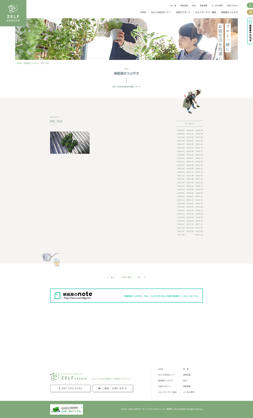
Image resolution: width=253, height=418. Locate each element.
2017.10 (181, 228)
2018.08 (181, 217)
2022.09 (199, 161)
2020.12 (190, 186)
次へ (140, 277)
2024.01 (190, 148)
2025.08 (181, 137)
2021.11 (199, 172)
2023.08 (190, 151)
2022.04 (181, 168)
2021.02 (199, 182)
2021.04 (181, 182)
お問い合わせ (232, 5)
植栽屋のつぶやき (229, 12)
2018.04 (181, 221)
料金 (194, 5)
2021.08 (199, 175)
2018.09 (199, 214)
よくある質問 (217, 5)
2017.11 (199, 224)
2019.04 (190, 207)
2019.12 (199, 196)
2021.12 (190, 172)
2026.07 (181, 130)
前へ (113, 277)
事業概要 (203, 5)
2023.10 (181, 151)
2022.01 (181, 172)
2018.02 (199, 221)
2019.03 (199, 207)
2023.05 (190, 155)
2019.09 (199, 200)
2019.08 (181, 203)
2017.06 (190, 231)
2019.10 (190, 200)
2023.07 (199, 151)
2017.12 (190, 224)
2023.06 (181, 155)
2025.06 (190, 137)
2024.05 (190, 144)
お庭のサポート (183, 12)
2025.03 (199, 137)
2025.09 (199, 134)
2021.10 (181, 175)
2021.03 (190, 182)
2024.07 (181, 144)
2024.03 (199, 144)
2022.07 (181, 165)
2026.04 (199, 130)
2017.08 (199, 228)
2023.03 (199, 155)
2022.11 (181, 161)
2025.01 (190, 141)
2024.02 (181, 148)
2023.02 (181, 158)
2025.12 (190, 134)
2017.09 (190, 228)
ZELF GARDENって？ (161, 12)
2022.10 (190, 161)
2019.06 (199, 203)
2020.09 (190, 189)
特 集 (173, 5)
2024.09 (199, 141)
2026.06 (190, 130)
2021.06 (190, 179)
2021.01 (181, 186)
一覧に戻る (126, 277)
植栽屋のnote (250, 31)
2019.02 (181, 210)
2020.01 (190, 196)
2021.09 (190, 175)
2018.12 (199, 210)
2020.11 (199, 186)
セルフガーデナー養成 (205, 12)
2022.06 (190, 165)
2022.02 (199, 168)
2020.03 (199, 193)
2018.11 (181, 214)
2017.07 (181, 231)
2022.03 (190, 168)
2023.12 (199, 148)
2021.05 (199, 179)
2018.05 (199, 217)
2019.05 (181, 207)
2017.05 (199, 231)
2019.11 (181, 200)
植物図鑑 (184, 5)
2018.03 (190, 221)
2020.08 (199, 189)
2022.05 (199, 165)
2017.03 (199, 235)
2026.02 (181, 134)
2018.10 (190, 214)
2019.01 (190, 210)
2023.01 (190, 158)
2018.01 (181, 224)
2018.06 (190, 217)
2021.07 (181, 179)
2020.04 (190, 193)
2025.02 (181, 141)
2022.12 (199, 158)
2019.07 (190, 203)
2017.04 (181, 235)
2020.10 (181, 189)
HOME (143, 12)
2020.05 (181, 193)
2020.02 (181, 196)
